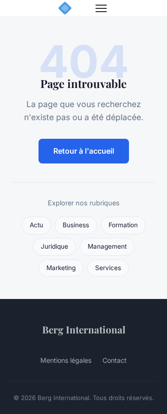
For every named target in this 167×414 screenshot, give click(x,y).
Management (107, 246)
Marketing (61, 267)
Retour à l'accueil (83, 151)
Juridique (54, 246)
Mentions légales (65, 360)
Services (108, 267)
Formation (123, 225)
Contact (115, 360)
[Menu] (101, 8)
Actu (36, 225)
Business (76, 225)
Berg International (83, 329)
